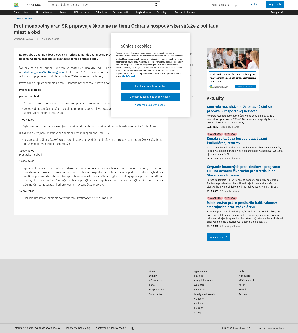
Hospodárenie (157, 289)
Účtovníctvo (155, 280)
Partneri (243, 294)
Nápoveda (244, 275)
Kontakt (243, 289)
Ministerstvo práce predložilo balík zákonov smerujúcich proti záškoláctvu (242, 205)
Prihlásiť (255, 4)
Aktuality (28, 19)
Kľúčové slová (246, 280)
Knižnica (198, 275)
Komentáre (200, 289)
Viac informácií (128, 76)
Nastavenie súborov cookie (111, 328)
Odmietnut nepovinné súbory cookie (150, 96)
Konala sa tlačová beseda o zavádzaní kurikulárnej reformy (237, 141)
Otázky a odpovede (204, 294)
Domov (17, 19)
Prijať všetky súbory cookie (150, 86)
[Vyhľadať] (156, 5)
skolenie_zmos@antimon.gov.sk (43, 72)
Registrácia (275, 4)
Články (197, 312)
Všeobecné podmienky (78, 328)
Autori (242, 285)
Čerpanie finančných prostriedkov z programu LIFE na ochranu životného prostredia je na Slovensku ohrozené (243, 171)
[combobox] (104, 4)
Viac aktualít (217, 237)
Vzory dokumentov (204, 280)
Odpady (153, 275)
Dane (152, 285)
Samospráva (156, 294)
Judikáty (198, 303)
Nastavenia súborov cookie (150, 104)
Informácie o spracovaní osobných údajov (37, 328)
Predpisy (198, 307)
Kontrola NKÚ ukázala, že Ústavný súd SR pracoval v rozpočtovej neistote (239, 109)
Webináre (199, 285)
